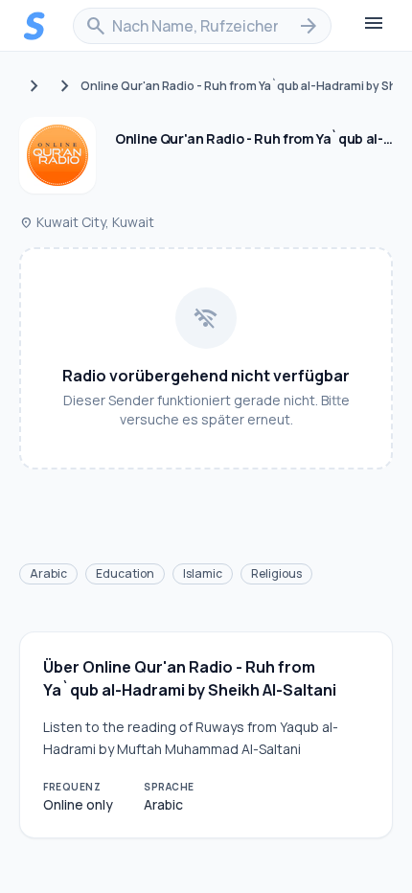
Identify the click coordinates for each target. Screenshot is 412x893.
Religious (276, 573)
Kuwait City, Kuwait (86, 222)
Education (125, 573)
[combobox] (202, 26)
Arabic (48, 573)
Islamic (202, 573)
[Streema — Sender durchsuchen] (34, 26)
